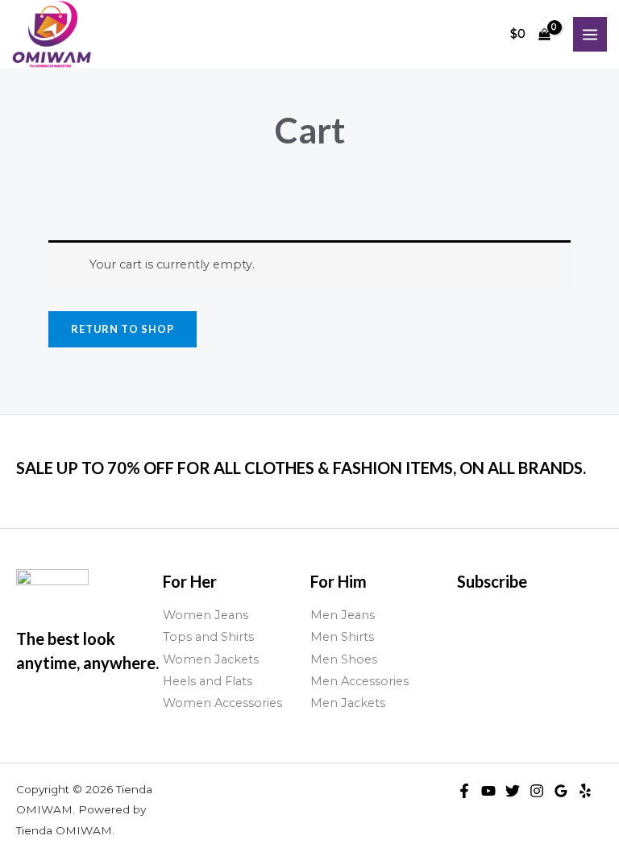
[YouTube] (488, 791)
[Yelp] (585, 791)
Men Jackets (347, 703)
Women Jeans (205, 615)
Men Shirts (342, 637)
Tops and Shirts (208, 637)
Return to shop (122, 328)
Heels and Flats (207, 681)
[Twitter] (512, 791)
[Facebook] (464, 791)
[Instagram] (537, 791)
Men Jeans (342, 615)
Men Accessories (359, 681)
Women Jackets (211, 659)
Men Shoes (343, 659)
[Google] (561, 791)
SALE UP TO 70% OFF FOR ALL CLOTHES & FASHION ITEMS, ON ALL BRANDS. (301, 467)
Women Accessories (222, 703)
